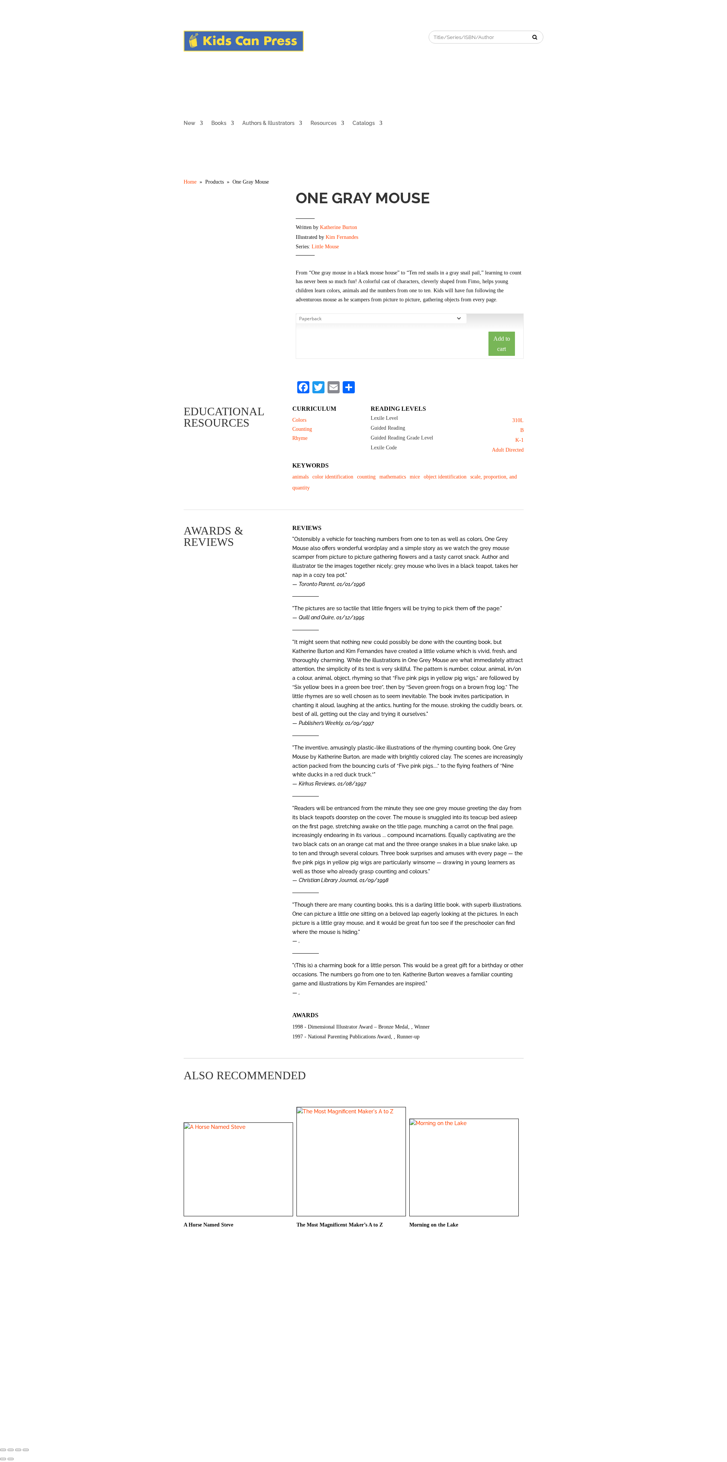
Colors (299, 420)
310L (518, 420)
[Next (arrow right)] (11, 1459)
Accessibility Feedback (439, 1305)
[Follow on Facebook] (310, 37)
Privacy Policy (352, 1305)
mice (415, 477)
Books (218, 123)
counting (366, 477)
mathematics (392, 477)
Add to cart (501, 343)
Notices (321, 1305)
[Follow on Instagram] (325, 37)
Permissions (225, 1305)
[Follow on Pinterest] (340, 37)
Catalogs (364, 123)
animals (300, 477)
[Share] (11, 1450)
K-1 (519, 440)
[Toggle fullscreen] (18, 1450)
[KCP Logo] (244, 50)
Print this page (518, 183)
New (189, 123)
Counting (302, 429)
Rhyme (299, 438)
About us (194, 1305)
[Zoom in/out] (26, 1450)
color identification (332, 477)
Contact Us (292, 1305)
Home (190, 182)
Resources (323, 123)
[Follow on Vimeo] (370, 37)
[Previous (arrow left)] (3, 1459)
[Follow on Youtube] (355, 37)
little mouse (325, 246)
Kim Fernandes (342, 237)
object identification (445, 477)
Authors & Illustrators (268, 123)
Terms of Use (392, 1305)
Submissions (259, 1305)
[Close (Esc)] (3, 1450)
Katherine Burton (338, 227)
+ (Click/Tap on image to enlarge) (234, 300)
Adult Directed (508, 450)
